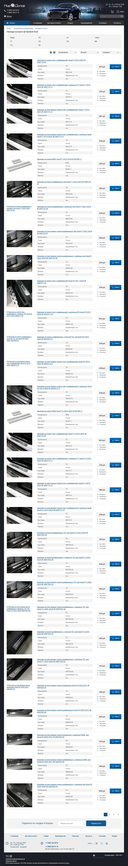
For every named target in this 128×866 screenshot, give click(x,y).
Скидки (70, 23)
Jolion (97, 38)
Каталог (12, 23)
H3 (39, 38)
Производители (86, 23)
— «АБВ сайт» (113, 855)
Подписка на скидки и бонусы (38, 823)
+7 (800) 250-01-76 (13, 12)
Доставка (102, 71)
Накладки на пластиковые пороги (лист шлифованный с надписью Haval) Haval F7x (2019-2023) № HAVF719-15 (64, 509)
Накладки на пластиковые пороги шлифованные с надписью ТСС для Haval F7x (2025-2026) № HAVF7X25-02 (63, 660)
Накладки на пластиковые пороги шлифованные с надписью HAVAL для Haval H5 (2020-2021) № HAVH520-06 (63, 761)
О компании (38, 23)
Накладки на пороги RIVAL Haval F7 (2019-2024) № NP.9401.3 (59, 159)
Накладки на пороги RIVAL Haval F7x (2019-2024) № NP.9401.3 (59, 411)
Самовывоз (102, 73)
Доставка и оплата (54, 23)
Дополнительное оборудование (23, 28)
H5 (39, 41)
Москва (9, 16)
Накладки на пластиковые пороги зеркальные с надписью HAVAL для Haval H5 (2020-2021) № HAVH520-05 (63, 736)
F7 (11, 41)
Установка (102, 23)
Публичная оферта (11, 861)
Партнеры (75, 836)
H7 (68, 38)
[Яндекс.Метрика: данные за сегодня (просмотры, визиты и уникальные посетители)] (98, 856)
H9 (68, 41)
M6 (96, 41)
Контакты (117, 23)
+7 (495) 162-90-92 (13, 10)
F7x (11, 45)
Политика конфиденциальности (15, 859)
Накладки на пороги (41, 28)
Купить (117, 67)
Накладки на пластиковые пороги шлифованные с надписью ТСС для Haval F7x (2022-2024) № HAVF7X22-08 (63, 608)
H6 (39, 45)
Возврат (114, 836)
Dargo (12, 38)
